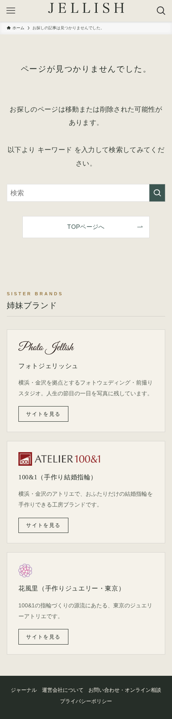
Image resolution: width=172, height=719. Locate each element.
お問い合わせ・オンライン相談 (124, 690)
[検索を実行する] (157, 193)
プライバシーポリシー (86, 701)
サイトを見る (43, 414)
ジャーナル (24, 690)
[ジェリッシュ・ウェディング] (86, 8)
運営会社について (63, 690)
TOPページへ (85, 226)
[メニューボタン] (11, 11)
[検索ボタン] (161, 11)
